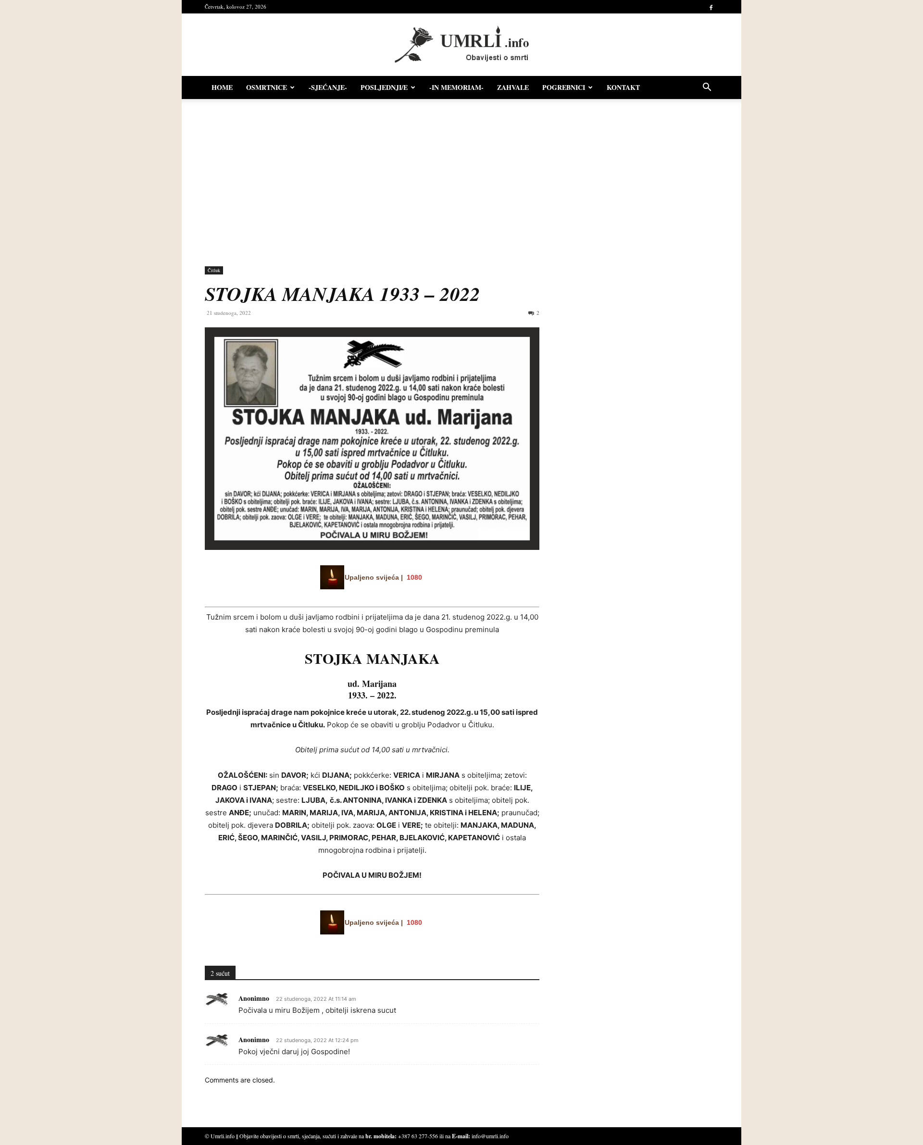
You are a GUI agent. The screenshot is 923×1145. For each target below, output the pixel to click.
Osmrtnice (266, 87)
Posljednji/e (384, 87)
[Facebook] (711, 6)
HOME (222, 87)
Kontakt (623, 87)
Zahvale (513, 87)
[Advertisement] (461, 178)
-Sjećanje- (328, 87)
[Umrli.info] (462, 45)
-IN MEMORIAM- (456, 87)
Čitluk (214, 270)
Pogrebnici (563, 87)
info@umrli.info (490, 1136)
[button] (706, 88)
